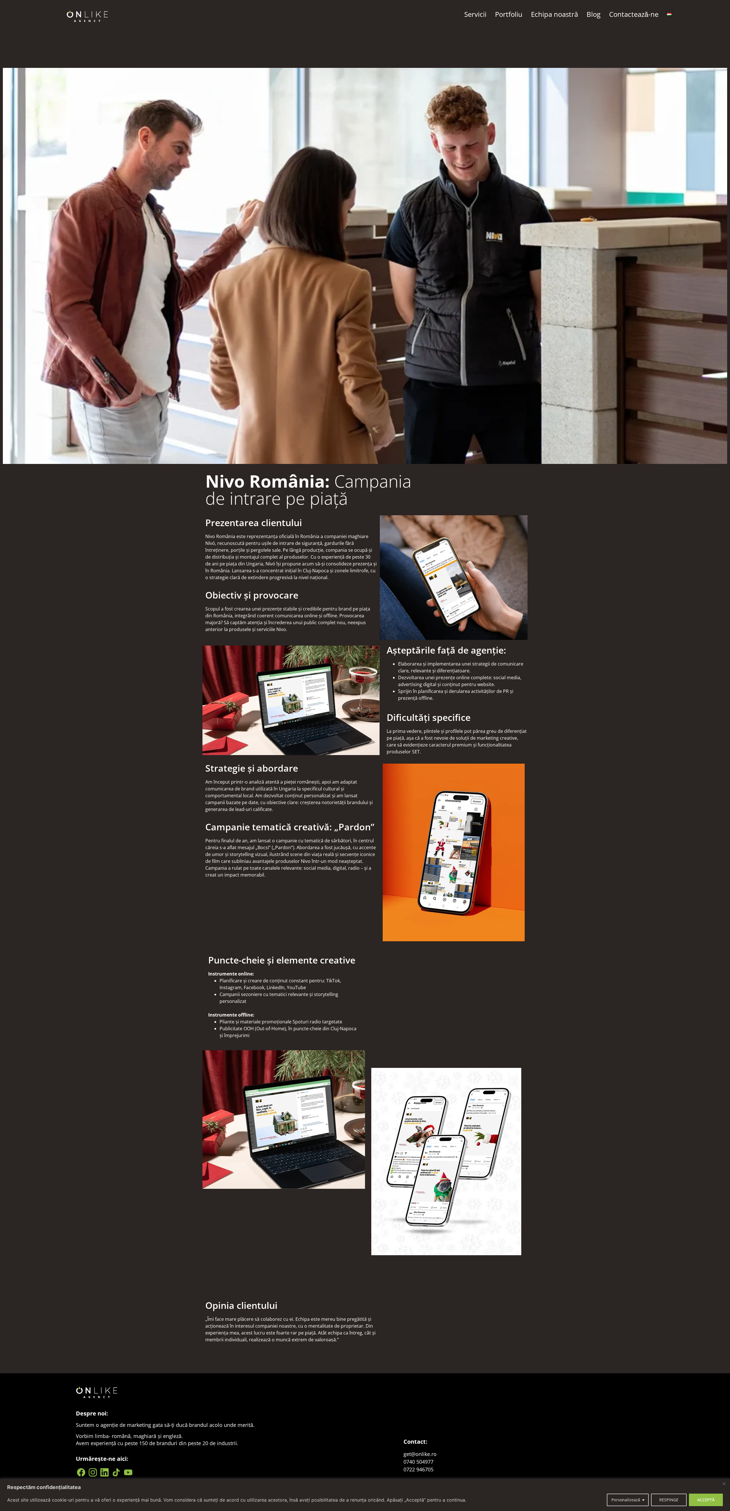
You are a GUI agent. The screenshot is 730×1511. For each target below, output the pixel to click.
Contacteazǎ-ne (633, 14)
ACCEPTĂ (706, 1499)
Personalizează (625, 1499)
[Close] (724, 1483)
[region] (365, 1495)
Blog (594, 14)
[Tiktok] (117, 1472)
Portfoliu (508, 14)
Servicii (475, 14)
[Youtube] (129, 1472)
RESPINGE (668, 1499)
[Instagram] (93, 1472)
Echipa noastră (554, 14)
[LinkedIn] (105, 1472)
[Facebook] (82, 1472)
